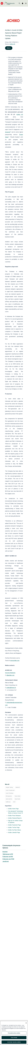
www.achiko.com (14, 660)
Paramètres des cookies (14, 1033)
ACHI (14, 801)
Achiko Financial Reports (15, 818)
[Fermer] (26, 1023)
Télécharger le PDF (7, 854)
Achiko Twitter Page (14, 827)
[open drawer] (25, 3)
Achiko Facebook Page (14, 825)
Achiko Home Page (13, 808)
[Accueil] (8, 3)
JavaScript (5, 861)
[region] (14, 1033)
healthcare (8, 801)
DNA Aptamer (9, 796)
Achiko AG (12, 44)
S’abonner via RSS (7, 856)
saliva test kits (9, 799)
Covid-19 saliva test (10, 790)
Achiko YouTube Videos (14, 830)
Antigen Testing (9, 787)
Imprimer (5, 851)
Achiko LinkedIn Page (14, 832)
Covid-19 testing (9, 793)
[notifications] (22, 3)
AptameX (7, 132)
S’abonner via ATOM (8, 859)
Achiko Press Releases (14, 815)
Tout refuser (14, 1037)
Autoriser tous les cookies (14, 1042)
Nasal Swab (17, 799)
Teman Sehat (17, 796)
